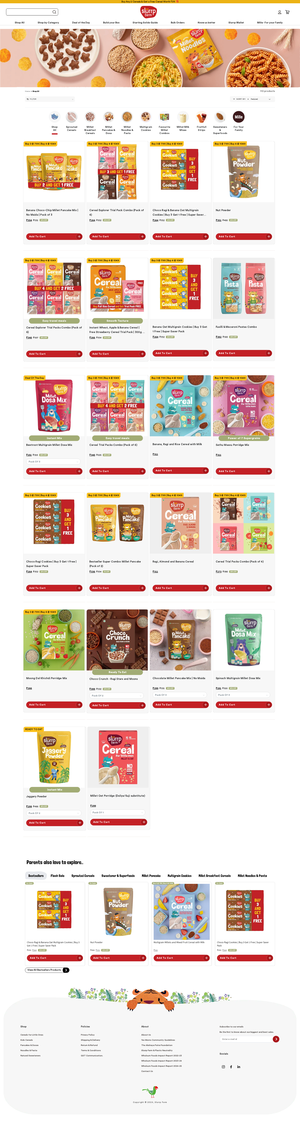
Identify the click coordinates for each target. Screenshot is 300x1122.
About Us (146, 1035)
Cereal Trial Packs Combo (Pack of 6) (113, 445)
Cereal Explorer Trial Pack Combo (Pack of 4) (116, 212)
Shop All (35, 91)
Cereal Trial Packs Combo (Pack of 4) (240, 561)
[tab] (36, 875)
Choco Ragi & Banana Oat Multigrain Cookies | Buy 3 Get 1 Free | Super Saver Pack (178, 213)
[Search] (54, 12)
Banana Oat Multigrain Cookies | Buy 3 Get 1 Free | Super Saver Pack (180, 329)
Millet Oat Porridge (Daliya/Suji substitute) (117, 796)
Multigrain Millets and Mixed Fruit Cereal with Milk (179, 942)
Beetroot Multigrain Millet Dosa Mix (49, 445)
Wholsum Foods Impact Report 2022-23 (161, 1056)
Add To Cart (37, 236)
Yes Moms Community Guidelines (158, 1040)
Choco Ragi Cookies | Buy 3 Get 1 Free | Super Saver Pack (51, 564)
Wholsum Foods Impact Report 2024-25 (161, 1066)
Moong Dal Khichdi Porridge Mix (46, 678)
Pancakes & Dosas (29, 1045)
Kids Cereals (26, 1040)
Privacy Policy (88, 1035)
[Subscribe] (276, 1039)
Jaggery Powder (36, 796)
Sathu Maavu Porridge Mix (232, 445)
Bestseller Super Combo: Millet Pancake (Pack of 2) (115, 564)
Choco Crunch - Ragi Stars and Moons (113, 679)
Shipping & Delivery (90, 1040)
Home (27, 91)
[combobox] (32, 11)
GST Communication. (92, 1056)
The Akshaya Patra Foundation (156, 1045)
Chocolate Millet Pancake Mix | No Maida (179, 678)
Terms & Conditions (91, 1050)
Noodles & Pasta (28, 1050)
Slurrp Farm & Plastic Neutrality (157, 1050)
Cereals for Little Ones (31, 1035)
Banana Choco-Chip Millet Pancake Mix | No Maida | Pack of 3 (52, 212)
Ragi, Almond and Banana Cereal (173, 561)
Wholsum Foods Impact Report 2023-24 (161, 1061)
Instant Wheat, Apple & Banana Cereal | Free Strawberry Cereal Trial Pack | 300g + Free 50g (116, 330)
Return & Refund (89, 1045)
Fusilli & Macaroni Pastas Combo (236, 327)
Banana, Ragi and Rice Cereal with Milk (177, 444)
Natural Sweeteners (30, 1056)
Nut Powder (223, 210)
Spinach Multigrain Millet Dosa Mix (238, 678)
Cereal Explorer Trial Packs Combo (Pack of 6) (54, 329)
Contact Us (147, 1071)
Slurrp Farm (161, 1102)
